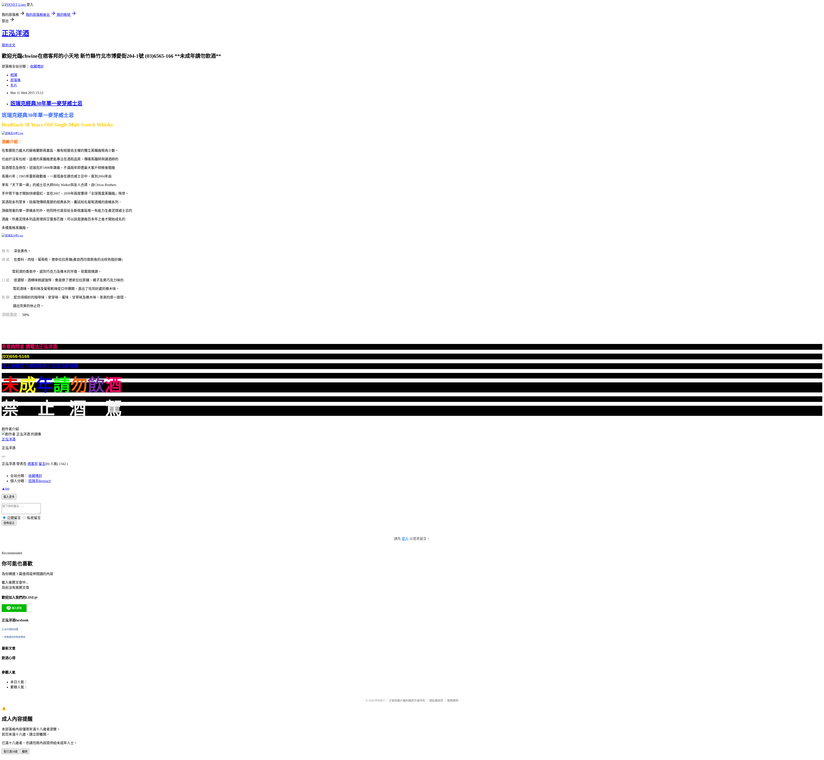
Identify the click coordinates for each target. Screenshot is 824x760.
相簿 (13, 75)
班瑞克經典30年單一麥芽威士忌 (46, 103)
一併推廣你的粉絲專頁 (13, 637)
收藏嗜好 (37, 66)
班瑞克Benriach (39, 481)
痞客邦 (32, 464)
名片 (13, 85)
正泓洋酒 (15, 33)
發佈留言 (9, 523)
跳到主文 (8, 45)
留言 (42, 464)
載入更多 (9, 496)
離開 (24, 751)
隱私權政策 (436, 700)
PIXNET (380, 700)
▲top (5, 488)
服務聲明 (452, 700)
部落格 (15, 80)
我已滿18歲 (10, 751)
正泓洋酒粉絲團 (10, 629)
